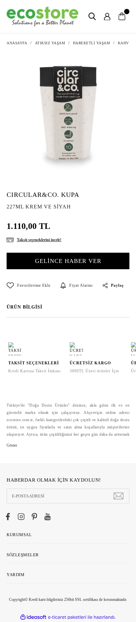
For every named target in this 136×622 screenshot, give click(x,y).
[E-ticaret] (67, 617)
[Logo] (42, 16)
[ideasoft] (33, 617)
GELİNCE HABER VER (68, 261)
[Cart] (122, 16)
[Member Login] (107, 16)
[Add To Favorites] (29, 285)
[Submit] (118, 496)
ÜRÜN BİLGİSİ (24, 307)
